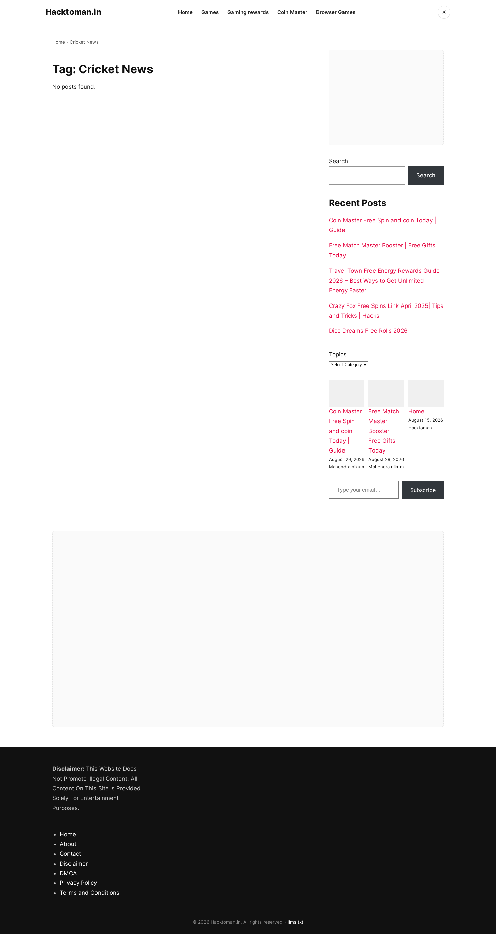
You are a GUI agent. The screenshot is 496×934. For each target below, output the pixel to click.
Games (210, 12)
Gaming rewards (248, 12)
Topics (338, 354)
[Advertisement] (386, 97)
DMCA (68, 873)
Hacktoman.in (73, 12)
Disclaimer (74, 863)
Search (338, 161)
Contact (70, 853)
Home (185, 12)
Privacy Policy (78, 882)
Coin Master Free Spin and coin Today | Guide (345, 431)
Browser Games (335, 12)
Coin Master (292, 12)
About (68, 844)
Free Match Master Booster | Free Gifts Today (383, 431)
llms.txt (295, 922)
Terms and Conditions (89, 892)
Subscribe (423, 490)
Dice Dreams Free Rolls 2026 (368, 330)
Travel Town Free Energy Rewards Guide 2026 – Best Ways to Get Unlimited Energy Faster (384, 280)
